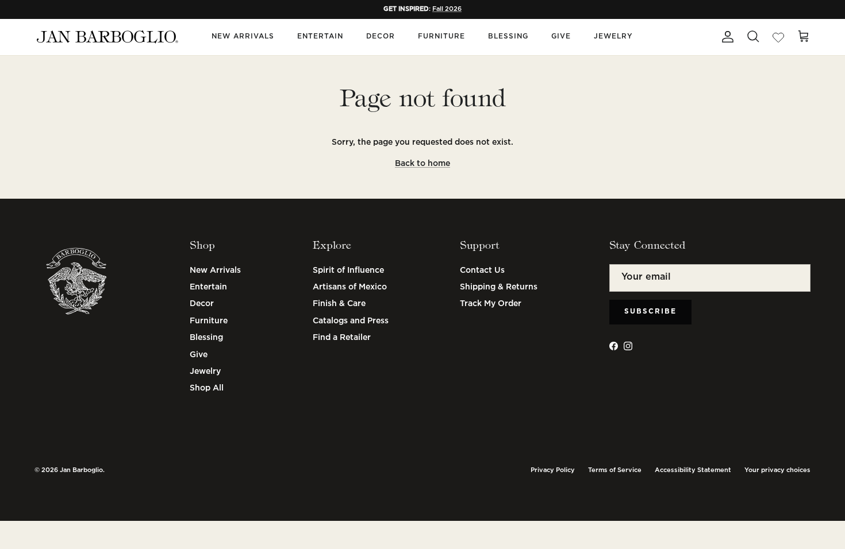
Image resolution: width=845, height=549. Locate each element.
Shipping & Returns (498, 287)
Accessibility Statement (693, 470)
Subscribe (650, 311)
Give (561, 36)
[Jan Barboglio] (106, 37)
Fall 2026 (447, 9)
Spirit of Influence (348, 270)
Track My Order (490, 303)
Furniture (441, 36)
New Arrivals (243, 36)
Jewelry (613, 36)
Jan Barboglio (81, 470)
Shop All (207, 388)
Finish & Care (339, 303)
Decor (380, 36)
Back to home (422, 163)
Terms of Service (615, 470)
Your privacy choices (777, 470)
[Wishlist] (778, 37)
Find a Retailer (342, 337)
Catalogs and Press (351, 321)
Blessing (508, 36)
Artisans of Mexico (350, 287)
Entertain (320, 36)
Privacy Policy (553, 470)
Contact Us (482, 270)
